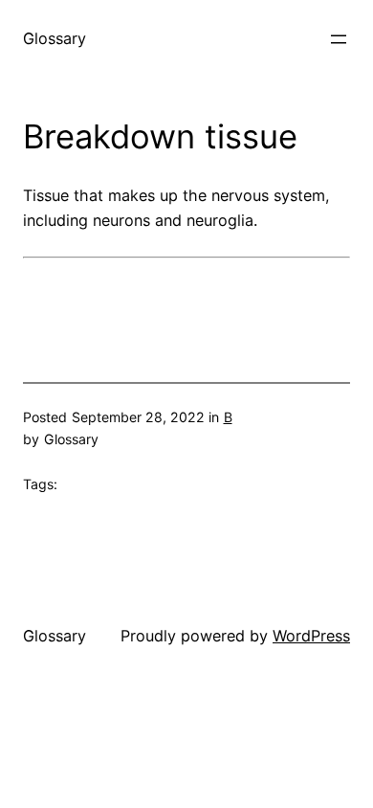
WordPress (311, 635)
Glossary (54, 38)
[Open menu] (338, 39)
